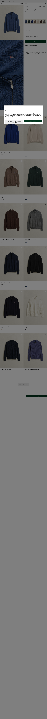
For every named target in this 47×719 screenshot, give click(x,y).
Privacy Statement (9, 116)
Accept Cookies (33, 121)
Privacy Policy (18, 115)
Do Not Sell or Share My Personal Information (14, 122)
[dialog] (23, 114)
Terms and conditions (9, 115)
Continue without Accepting (36, 106)
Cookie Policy (36, 115)
